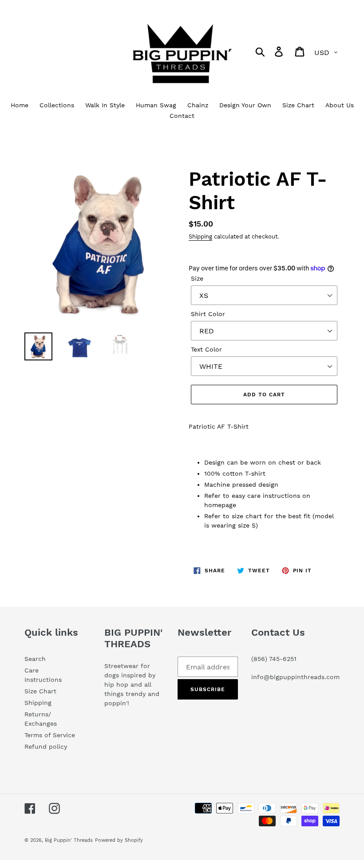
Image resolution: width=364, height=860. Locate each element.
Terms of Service (49, 735)
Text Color (206, 349)
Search (35, 658)
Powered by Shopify (119, 840)
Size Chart (40, 691)
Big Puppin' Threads (69, 840)
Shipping (200, 236)
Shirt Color (208, 313)
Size (197, 278)
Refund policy (45, 746)
